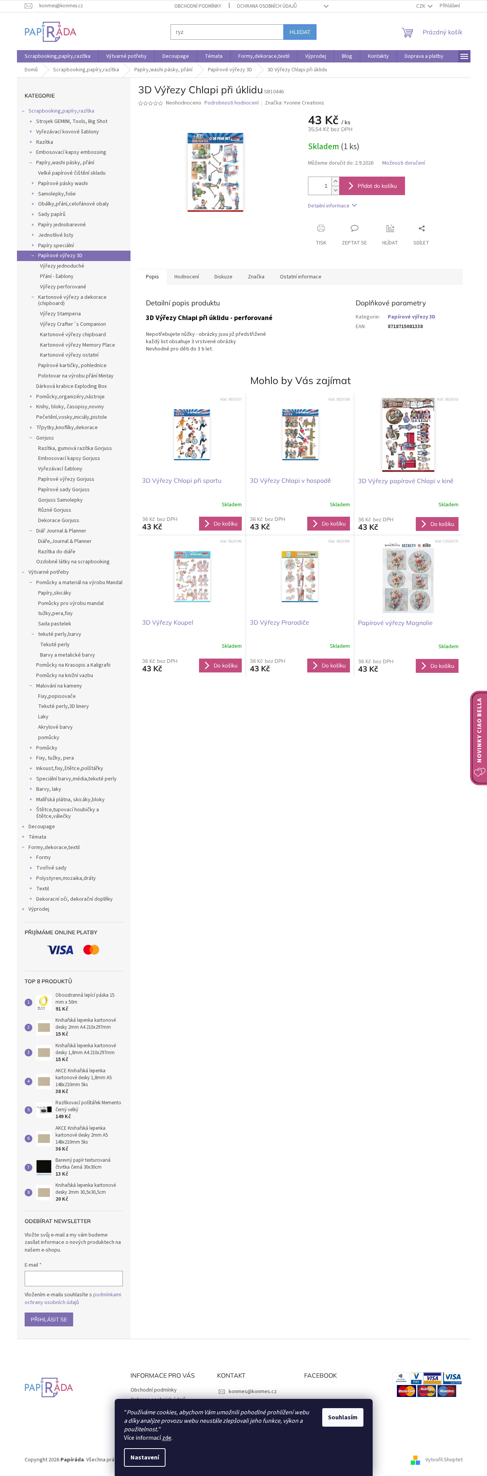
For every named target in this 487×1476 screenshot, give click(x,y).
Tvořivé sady (51, 868)
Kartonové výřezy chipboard (73, 335)
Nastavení (145, 1457)
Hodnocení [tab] (186, 277)
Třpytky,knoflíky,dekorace (67, 427)
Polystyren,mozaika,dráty (66, 878)
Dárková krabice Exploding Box (71, 386)
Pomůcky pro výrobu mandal (71, 603)
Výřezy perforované (63, 287)
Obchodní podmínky (197, 6)
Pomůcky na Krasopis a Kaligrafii (73, 665)
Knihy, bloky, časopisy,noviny (70, 407)
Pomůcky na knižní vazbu (64, 675)
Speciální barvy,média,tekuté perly (76, 779)
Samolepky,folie (57, 194)
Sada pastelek (54, 624)
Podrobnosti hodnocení (231, 103)
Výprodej (38, 909)
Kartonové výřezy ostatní (69, 355)
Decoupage (41, 827)
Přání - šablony (57, 276)
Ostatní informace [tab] (300, 277)
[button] (192, 523)
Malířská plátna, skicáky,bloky (70, 800)
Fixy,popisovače (57, 696)
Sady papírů (51, 214)
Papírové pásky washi (63, 183)
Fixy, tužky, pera (55, 758)
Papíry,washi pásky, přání (65, 163)
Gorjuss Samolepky (60, 500)
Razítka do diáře (56, 552)
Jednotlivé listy (56, 235)
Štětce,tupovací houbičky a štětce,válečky (67, 813)
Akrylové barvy (55, 727)
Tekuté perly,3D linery (63, 706)
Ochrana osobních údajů (267, 6)
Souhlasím (343, 1417)
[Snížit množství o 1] (335, 190)
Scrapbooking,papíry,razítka (61, 111)
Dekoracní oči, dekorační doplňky (74, 899)
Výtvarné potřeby (48, 572)
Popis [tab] (152, 277)
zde (166, 1438)
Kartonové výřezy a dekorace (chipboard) (72, 300)
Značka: (294, 103)
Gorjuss (45, 438)
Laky (43, 717)
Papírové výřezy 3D (60, 255)
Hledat (300, 32)
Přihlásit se (49, 1319)
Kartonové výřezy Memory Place (77, 345)
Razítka (44, 142)
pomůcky (48, 737)
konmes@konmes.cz (253, 1391)
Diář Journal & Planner (61, 531)
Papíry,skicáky (54, 593)
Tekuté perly (55, 645)
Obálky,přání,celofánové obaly (73, 204)
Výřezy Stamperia (60, 314)
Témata (37, 837)
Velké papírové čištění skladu (71, 173)
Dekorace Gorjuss (58, 520)
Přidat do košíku (377, 185)
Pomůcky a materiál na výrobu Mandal (79, 582)
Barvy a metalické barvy (67, 655)
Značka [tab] (256, 277)
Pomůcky (46, 748)
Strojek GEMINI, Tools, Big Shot (71, 121)
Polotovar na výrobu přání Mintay (76, 376)
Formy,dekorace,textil (54, 847)
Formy (43, 857)
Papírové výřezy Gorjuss (66, 479)
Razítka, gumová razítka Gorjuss (75, 448)
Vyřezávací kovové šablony (67, 132)
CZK (421, 6)
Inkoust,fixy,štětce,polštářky (69, 768)
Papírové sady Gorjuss (64, 490)
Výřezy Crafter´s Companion (73, 324)
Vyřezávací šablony (60, 469)
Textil (42, 889)
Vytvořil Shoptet (444, 1460)
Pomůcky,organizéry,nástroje (70, 397)
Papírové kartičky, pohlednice (72, 365)
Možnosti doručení (403, 163)
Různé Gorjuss (54, 510)
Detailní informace (329, 206)
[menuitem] (57, 56)
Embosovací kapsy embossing (71, 152)
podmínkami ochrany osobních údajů (73, 1298)
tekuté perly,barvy (59, 634)
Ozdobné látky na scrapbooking (73, 562)
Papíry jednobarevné (62, 225)
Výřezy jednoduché (62, 266)
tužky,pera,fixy (55, 613)
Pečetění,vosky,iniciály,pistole (71, 417)
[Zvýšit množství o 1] (335, 181)
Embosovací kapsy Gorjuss (69, 458)
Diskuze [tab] (223, 277)
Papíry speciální (56, 245)
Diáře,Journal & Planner (65, 541)
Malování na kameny (59, 686)
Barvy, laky (48, 789)
